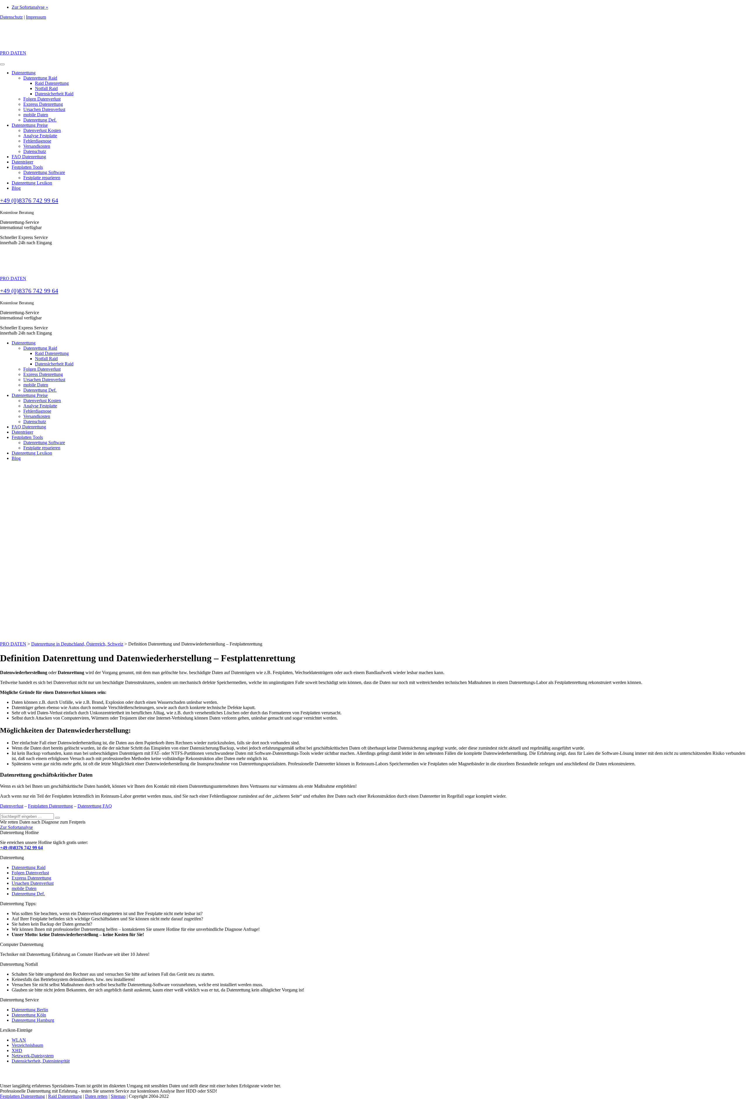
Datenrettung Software (44, 172)
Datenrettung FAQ (95, 805)
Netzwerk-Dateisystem (33, 1055)
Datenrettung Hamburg (33, 1020)
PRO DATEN (13, 52)
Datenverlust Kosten (42, 130)
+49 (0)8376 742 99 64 (29, 200)
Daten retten (96, 1096)
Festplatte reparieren (41, 177)
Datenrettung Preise (30, 125)
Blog (16, 188)
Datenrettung (24, 72)
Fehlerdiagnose (37, 140)
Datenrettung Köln (29, 1014)
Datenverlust (11, 805)
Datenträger (22, 161)
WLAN (19, 1040)
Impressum (36, 17)
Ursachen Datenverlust (44, 109)
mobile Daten (35, 114)
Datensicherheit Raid (54, 93)
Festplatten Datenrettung (50, 805)
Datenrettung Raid (40, 77)
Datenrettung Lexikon (32, 182)
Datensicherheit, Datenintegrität (41, 1060)
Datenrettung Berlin (30, 1009)
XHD (17, 1050)
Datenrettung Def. (40, 119)
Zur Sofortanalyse (16, 827)
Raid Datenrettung (52, 83)
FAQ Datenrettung (29, 156)
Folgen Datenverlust (42, 98)
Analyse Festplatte (40, 135)
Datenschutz (11, 17)
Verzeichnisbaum (27, 1045)
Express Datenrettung (43, 104)
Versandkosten (36, 146)
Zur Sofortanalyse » (30, 7)
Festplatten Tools (27, 167)
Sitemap (118, 1096)
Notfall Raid (46, 88)
